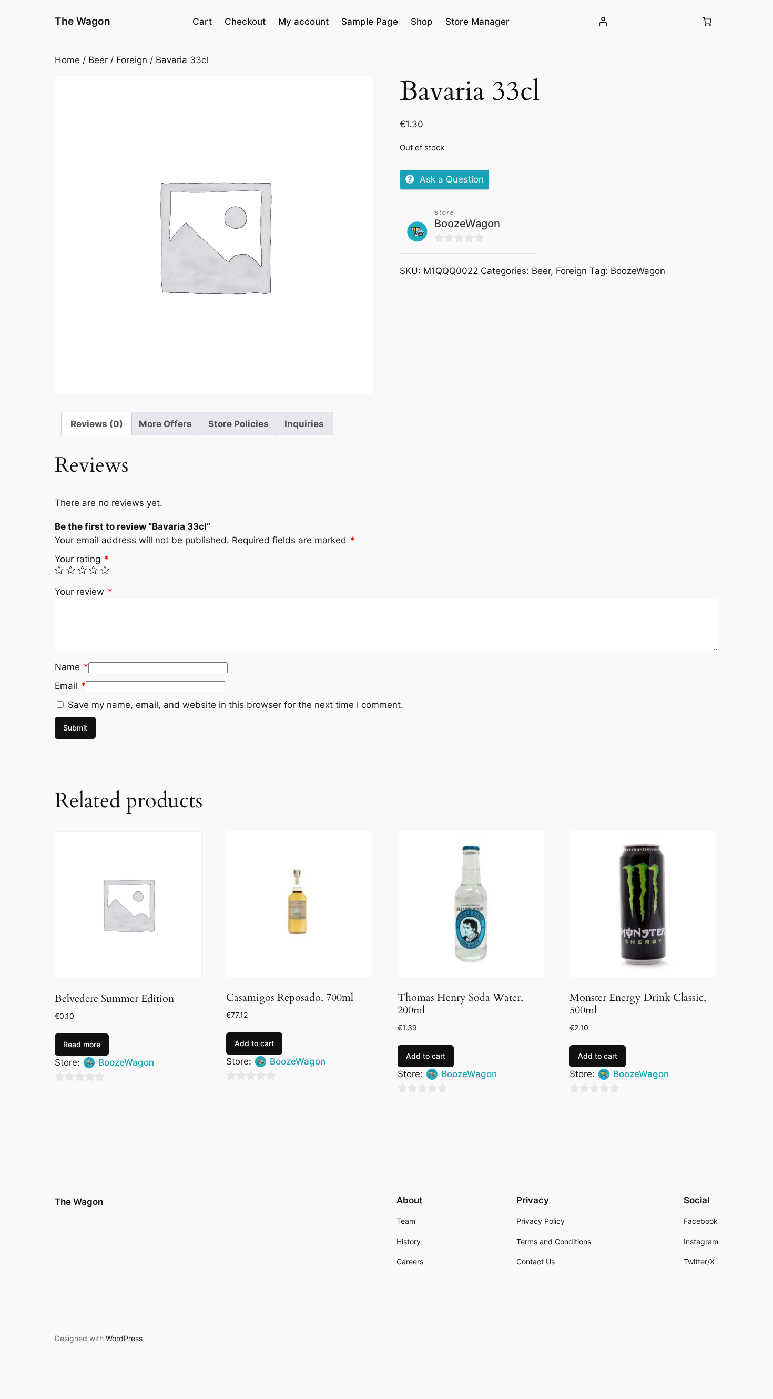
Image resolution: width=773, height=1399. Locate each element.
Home (67, 60)
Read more (81, 1044)
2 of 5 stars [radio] (70, 570)
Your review (84, 591)
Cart (202, 21)
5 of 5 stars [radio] (104, 570)
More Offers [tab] (165, 424)
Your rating (82, 559)
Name (71, 667)
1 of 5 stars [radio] (59, 570)
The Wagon (82, 21)
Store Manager (477, 21)
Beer (98, 60)
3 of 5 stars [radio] (82, 570)
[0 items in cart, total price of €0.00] (707, 22)
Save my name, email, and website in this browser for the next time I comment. (235, 705)
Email (70, 686)
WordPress (124, 1338)
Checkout (245, 21)
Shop (422, 21)
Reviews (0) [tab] (96, 424)
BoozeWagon (467, 223)
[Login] (603, 22)
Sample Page (369, 21)
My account (303, 21)
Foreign (131, 60)
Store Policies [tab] (238, 424)
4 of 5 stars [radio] (93, 570)
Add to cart (254, 1043)
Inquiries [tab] (304, 424)
